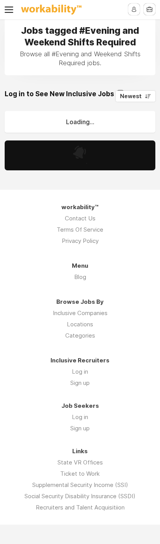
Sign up (80, 382)
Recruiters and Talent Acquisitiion (80, 507)
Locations (80, 324)
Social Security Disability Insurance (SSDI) (80, 496)
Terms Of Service (80, 229)
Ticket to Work (80, 473)
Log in (80, 371)
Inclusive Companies (80, 313)
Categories (80, 335)
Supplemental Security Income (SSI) (80, 485)
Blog (80, 277)
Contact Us (80, 218)
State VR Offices (80, 462)
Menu (10, 10)
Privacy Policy (80, 240)
